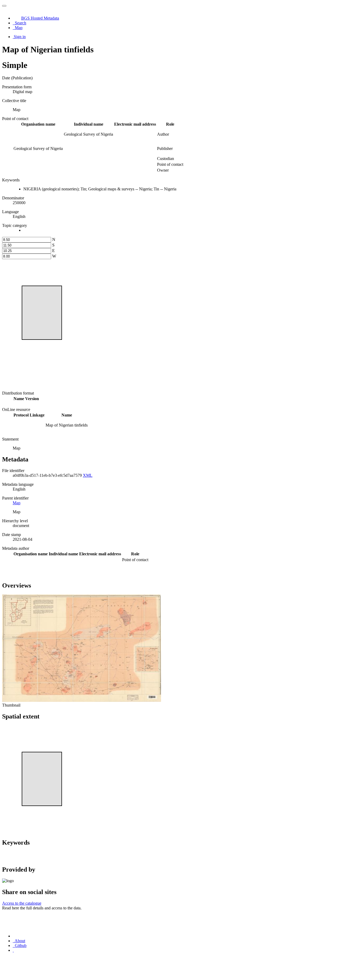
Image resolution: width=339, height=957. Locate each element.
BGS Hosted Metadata (40, 18)
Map (16, 503)
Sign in (20, 36)
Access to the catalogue (21, 903)
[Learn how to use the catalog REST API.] (13, 950)
